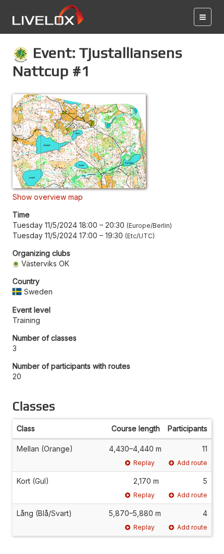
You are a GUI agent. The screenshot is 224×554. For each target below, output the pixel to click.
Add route (192, 463)
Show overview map (48, 196)
